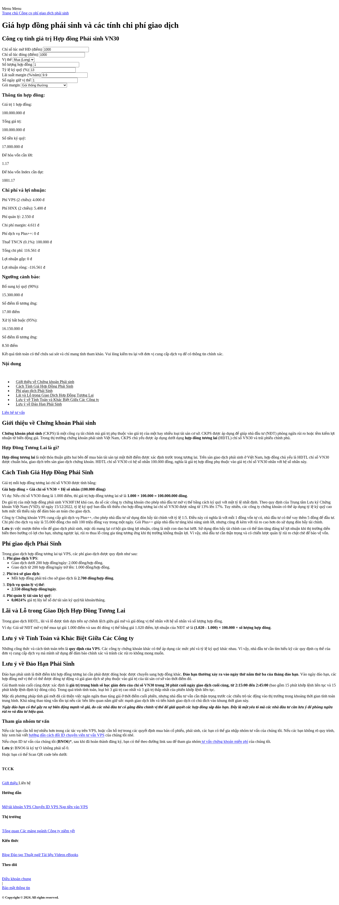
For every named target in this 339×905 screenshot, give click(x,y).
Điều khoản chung (16, 879)
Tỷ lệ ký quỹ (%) (15, 70)
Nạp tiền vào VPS (73, 807)
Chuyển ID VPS (45, 807)
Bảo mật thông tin (16, 888)
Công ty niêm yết (61, 831)
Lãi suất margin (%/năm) (21, 75)
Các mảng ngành (34, 831)
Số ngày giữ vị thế (16, 80)
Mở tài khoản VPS (17, 807)
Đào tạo (17, 855)
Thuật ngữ (32, 855)
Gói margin (11, 85)
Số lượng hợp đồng (17, 64)
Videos (60, 855)
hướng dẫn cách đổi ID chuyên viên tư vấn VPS (66, 735)
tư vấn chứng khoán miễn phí (224, 741)
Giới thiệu (10, 783)
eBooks (72, 855)
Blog (6, 855)
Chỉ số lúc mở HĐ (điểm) (22, 49)
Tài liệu (47, 855)
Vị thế (7, 59)
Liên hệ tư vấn (13, 412)
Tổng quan (11, 831)
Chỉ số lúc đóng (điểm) (20, 54)
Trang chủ (10, 13)
